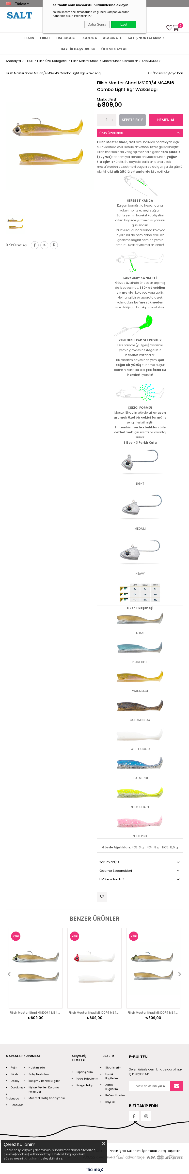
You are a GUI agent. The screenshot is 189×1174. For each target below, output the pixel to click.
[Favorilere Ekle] (102, 897)
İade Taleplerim (87, 1079)
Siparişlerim (85, 1072)
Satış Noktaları (39, 1074)
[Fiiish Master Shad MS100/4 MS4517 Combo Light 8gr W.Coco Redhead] (94, 968)
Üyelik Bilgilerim (111, 1076)
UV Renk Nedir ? (112, 879)
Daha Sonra (97, 24)
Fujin (14, 1067)
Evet (123, 24)
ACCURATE (112, 37)
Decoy (15, 1081)
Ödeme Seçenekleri (115, 870)
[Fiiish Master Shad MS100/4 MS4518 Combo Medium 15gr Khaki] (153, 968)
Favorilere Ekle (53, 958)
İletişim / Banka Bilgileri (44, 1081)
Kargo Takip (85, 1085)
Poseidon (17, 1105)
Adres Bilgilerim (111, 1087)
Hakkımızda (37, 1067)
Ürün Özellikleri (111, 133)
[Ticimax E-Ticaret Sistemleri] (94, 1170)
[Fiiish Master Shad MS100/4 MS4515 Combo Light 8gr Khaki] (35, 968)
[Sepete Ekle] (53, 978)
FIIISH (45, 37)
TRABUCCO (66, 37)
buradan (30, 1158)
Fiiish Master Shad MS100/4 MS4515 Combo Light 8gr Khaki (35, 1012)
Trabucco (12, 1098)
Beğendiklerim (115, 1095)
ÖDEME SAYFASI (114, 48)
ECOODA (89, 37)
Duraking (17, 1087)
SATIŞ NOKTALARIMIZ (146, 37)
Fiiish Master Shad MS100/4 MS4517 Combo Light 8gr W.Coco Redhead (94, 1012)
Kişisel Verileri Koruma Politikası (44, 1089)
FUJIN (29, 37)
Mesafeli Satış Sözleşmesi (47, 1098)
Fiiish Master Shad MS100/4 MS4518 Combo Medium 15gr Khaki (153, 1012)
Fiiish (14, 1074)
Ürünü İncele (53, 968)
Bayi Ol (110, 1102)
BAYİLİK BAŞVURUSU (78, 48)
